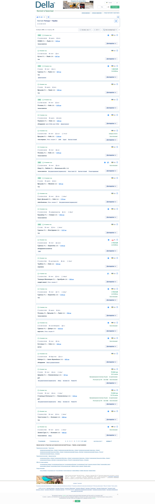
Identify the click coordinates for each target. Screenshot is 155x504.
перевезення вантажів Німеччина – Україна (68, 450)
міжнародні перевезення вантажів (83, 489)
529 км (58, 41)
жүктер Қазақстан (67, 470)
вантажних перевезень (113, 476)
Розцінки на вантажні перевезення (43, 485)
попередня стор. (55, 441)
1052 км (61, 215)
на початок (42, 441)
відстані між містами (66, 466)
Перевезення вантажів (42, 448)
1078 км (58, 105)
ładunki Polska (92, 470)
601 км (61, 184)
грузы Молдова (59, 470)
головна (75, 483)
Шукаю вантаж (52, 456)
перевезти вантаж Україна (99, 489)
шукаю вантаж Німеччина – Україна (63, 458)
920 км (58, 264)
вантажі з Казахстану (102, 488)
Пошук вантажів (40, 468)
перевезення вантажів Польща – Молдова (73, 451)
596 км (71, 279)
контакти (80, 483)
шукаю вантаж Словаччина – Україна (80, 458)
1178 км (63, 199)
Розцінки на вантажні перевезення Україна (62, 485)
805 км (67, 359)
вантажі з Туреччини (91, 488)
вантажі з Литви (40, 489)
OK (77, 501)
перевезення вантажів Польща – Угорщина (50, 453)
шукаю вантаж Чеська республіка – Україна (100, 458)
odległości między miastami (77, 466)
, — (53, 168)
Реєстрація (114, 6)
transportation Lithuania (45, 466)
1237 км (63, 230)
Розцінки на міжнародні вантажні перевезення (82, 485)
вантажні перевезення (112, 489)
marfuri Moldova (75, 470)
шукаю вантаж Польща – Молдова (48, 459)
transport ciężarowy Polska (94, 464)
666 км (64, 417)
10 (82, 441)
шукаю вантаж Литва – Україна (47, 458)
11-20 (85, 441)
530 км (75, 396)
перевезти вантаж (59, 489)
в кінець (108, 441)
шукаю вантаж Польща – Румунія (64, 459)
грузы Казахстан (51, 470)
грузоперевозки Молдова (70, 464)
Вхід (102, 6)
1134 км (58, 136)
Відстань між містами (98, 485)
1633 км (60, 328)
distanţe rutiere (87, 466)
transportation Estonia (55, 466)
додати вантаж (86, 12)
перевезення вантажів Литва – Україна (49, 450)
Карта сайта (114, 485)
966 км (64, 432)
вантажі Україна (50, 488)
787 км (66, 375)
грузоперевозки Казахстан (58, 464)
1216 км (62, 245)
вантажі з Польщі (60, 488)
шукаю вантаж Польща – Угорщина (80, 459)
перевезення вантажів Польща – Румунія (93, 451)
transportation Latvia (105, 464)
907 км (59, 72)
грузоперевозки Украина (45, 464)
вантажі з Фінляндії (49, 489)
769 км (69, 313)
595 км (59, 90)
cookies (64, 495)
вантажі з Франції (80, 488)
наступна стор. (97, 441)
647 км (57, 56)
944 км (59, 344)
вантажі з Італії (111, 488)
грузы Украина (43, 470)
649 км (59, 121)
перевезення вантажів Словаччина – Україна (89, 450)
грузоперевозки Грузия (82, 464)
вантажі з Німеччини (70, 488)
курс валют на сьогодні (77, 491)
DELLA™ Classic (107, 485)
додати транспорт (97, 12)
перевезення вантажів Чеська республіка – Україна (51, 451)
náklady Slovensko (84, 470)
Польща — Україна (47, 21)
